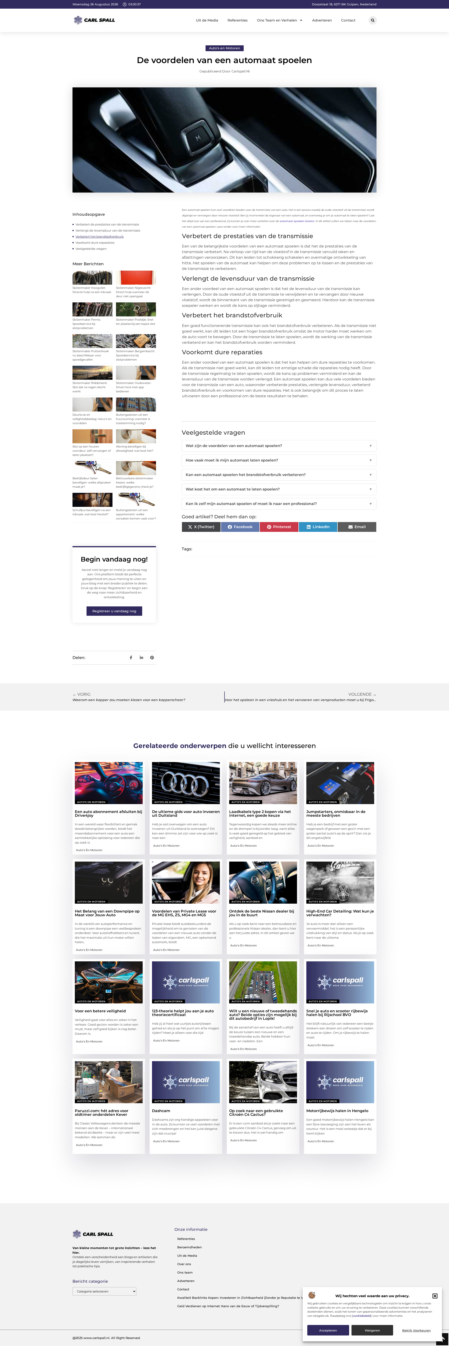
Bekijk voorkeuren (416, 1330)
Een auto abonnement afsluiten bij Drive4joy (108, 813)
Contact (348, 20)
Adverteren (322, 20)
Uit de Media (207, 20)
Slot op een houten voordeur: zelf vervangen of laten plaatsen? (91, 451)
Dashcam (161, 1111)
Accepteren (328, 1330)
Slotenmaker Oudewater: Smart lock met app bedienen (133, 387)
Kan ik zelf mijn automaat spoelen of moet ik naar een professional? (279, 503)
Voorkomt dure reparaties (95, 242)
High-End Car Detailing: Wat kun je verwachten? (340, 913)
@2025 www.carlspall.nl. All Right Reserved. (106, 1338)
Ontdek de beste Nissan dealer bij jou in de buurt (261, 913)
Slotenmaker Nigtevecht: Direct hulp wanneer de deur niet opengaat (133, 292)
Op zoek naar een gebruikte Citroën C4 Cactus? (256, 1113)
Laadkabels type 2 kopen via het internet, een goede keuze (260, 813)
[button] (435, 1296)
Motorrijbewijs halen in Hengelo (337, 1111)
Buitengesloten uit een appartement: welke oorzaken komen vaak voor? (136, 514)
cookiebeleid (362, 1316)
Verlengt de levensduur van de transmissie (108, 230)
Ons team (185, 1272)
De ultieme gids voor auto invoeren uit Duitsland (186, 813)
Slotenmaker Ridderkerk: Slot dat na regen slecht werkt (89, 387)
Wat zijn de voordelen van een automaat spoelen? (279, 446)
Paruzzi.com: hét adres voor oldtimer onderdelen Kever (101, 1113)
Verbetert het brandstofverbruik (100, 236)
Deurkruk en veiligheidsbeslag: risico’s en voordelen (92, 419)
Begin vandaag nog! (114, 559)
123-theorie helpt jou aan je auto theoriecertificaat (183, 1013)
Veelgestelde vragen (91, 249)
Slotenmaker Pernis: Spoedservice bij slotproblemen (86, 324)
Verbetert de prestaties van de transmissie (107, 224)
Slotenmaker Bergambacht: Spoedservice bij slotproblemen (135, 355)
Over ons (184, 1264)
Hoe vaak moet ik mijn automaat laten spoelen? (279, 460)
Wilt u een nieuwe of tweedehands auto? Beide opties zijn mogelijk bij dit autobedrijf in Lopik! (263, 1015)
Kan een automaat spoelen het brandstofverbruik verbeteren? (279, 475)
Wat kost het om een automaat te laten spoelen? (279, 489)
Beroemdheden (189, 1247)
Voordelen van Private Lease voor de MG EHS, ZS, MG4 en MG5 (184, 913)
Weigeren (372, 1330)
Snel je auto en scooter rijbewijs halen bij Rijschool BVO (337, 1013)
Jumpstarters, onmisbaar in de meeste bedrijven (336, 813)
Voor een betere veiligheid (100, 1011)
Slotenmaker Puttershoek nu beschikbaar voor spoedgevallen (90, 355)
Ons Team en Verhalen (277, 20)
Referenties (238, 20)
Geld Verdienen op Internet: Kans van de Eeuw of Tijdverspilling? (228, 1306)
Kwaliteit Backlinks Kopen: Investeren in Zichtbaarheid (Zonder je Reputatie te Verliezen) (246, 1297)
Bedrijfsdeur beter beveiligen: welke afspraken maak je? (91, 482)
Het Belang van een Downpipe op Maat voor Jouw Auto (107, 913)
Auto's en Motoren (224, 48)
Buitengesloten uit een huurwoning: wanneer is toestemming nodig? (133, 419)
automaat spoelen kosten (297, 221)
